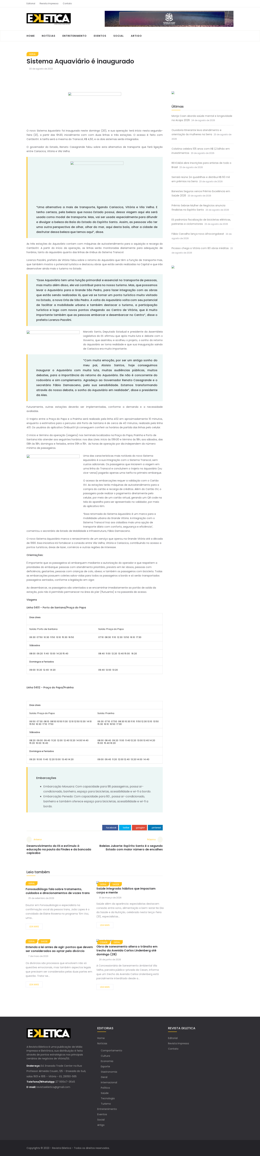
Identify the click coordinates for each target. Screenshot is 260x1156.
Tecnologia (108, 1098)
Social (118, 36)
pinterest (156, 827)
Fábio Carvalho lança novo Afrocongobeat (198, 234)
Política (105, 1088)
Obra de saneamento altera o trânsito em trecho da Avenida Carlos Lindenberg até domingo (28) (126, 950)
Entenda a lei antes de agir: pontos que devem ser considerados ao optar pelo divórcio (59, 949)
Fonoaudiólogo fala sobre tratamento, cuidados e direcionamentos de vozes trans (58, 891)
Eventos (100, 36)
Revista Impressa (49, 3)
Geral (32, 54)
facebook (111, 827)
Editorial (31, 3)
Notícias (48, 36)
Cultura (105, 1056)
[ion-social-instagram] (230, 3)
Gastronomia (109, 1072)
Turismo (106, 1103)
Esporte (105, 1066)
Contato (67, 3)
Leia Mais (34, 926)
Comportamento (111, 1050)
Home (31, 36)
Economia (107, 1061)
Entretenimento (74, 36)
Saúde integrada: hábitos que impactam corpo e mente (125, 891)
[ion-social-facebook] (224, 3)
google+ (140, 827)
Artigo (136, 36)
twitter (125, 827)
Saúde (44, 941)
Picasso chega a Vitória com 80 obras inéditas (200, 248)
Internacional (109, 1082)
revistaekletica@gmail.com (53, 1087)
